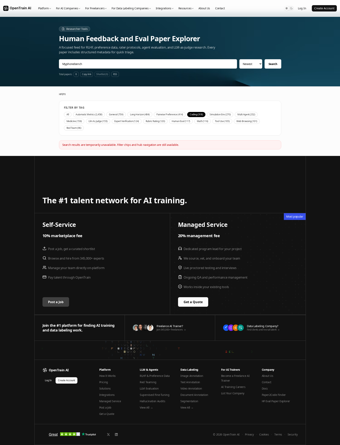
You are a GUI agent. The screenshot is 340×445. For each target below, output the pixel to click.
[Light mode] (286, 8)
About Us (204, 8)
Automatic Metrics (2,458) (89, 114)
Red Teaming (148, 382)
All (67, 114)
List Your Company (232, 393)
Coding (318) (196, 114)
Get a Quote (193, 302)
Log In (302, 8)
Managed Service (110, 401)
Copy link (86, 74)
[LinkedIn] (116, 434)
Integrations (163, 8)
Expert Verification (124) (126, 121)
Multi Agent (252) (246, 114)
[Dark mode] (291, 8)
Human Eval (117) (181, 121)
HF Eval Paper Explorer (276, 401)
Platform (43, 8)
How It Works (107, 376)
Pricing (103, 382)
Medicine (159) (74, 121)
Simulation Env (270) (220, 114)
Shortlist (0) (102, 74)
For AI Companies (67, 8)
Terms (278, 434)
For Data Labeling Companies (130, 8)
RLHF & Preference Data (155, 376)
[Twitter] (108, 434)
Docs (265, 388)
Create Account (324, 8)
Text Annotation (190, 382)
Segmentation (189, 401)
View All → (146, 407)
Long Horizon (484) (140, 114)
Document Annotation (194, 395)
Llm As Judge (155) (98, 121)
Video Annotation (191, 388)
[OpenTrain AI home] (17, 8)
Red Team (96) (73, 128)
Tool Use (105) (222, 121)
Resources (184, 8)
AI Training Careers (233, 387)
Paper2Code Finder (274, 395)
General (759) (116, 114)
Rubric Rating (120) (155, 121)
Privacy (249, 434)
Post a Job (56, 302)
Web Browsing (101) (246, 121)
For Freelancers (94, 8)
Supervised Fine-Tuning (154, 395)
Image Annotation (191, 376)
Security (293, 434)
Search (273, 64)
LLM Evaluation (149, 388)
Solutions (105, 388)
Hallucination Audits (152, 401)
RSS (115, 74)
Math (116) (202, 121)
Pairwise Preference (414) (169, 114)
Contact (220, 8)
